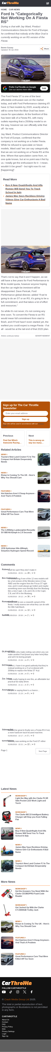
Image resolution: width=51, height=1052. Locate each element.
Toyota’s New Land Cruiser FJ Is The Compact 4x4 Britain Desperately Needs (18, 459)
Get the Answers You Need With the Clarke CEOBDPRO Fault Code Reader (32, 893)
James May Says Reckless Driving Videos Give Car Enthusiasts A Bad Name (25, 199)
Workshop (20, 796)
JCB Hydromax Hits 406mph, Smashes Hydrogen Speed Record (17, 549)
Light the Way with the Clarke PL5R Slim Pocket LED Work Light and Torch (31, 800)
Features (5, 491)
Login (4, 1034)
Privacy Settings (8, 1031)
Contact (5, 1022)
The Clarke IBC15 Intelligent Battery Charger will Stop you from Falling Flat (32, 817)
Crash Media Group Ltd (16, 999)
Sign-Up (5, 1036)
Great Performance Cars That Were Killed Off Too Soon (17, 513)
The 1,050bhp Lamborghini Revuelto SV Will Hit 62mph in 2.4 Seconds (18, 531)
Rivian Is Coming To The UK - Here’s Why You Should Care (18, 476)
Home (4, 10)
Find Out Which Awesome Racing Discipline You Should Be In (11, 441)
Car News (14, 10)
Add (44, 88)
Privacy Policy (7, 1027)
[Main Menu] (47, 3)
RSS (3, 1029)
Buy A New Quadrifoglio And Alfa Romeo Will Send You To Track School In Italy (24, 189)
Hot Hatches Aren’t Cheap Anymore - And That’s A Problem (18, 494)
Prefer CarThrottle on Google (22, 87)
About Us (5, 1019)
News (3, 454)
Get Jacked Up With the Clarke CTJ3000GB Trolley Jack (29, 908)
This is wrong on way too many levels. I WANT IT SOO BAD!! (36, 441)
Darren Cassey (7, 48)
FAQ (3, 1024)
